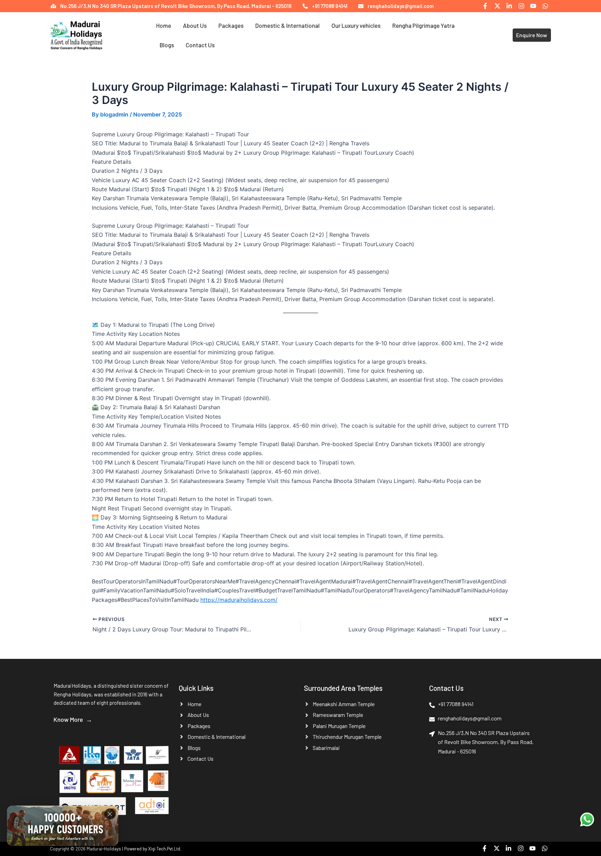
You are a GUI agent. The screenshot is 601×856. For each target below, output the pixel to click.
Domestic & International (287, 25)
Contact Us (200, 44)
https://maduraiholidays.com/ (239, 599)
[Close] (109, 816)
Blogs (167, 44)
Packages (230, 25)
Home (163, 25)
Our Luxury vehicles (355, 25)
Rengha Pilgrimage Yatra (423, 25)
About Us (195, 25)
